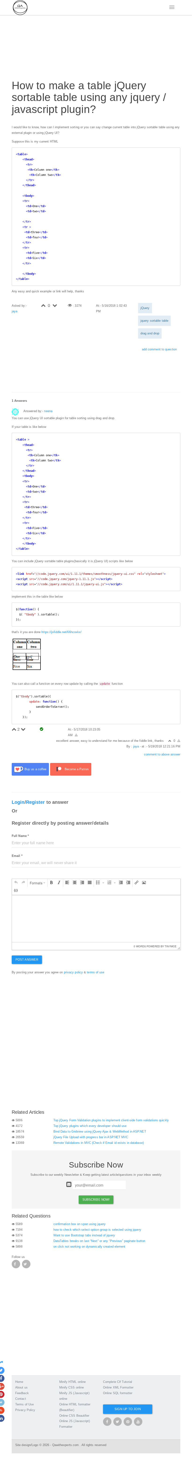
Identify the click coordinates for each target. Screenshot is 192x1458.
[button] (15, 882)
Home (19, 1382)
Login (18, 802)
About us (21, 1387)
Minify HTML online (72, 1382)
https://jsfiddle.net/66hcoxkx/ (61, 632)
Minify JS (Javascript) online (74, 1395)
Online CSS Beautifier (74, 1415)
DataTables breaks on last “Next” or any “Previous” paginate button (99, 1241)
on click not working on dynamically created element (89, 1246)
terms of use (95, 972)
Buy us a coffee (36, 769)
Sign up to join (127, 1409)
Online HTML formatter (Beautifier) (75, 1407)
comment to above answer (162, 754)
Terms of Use (24, 1404)
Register (35, 802)
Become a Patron (77, 769)
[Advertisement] (97, 44)
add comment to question (159, 349)
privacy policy (73, 972)
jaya (14, 311)
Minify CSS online (71, 1387)
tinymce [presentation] (170, 946)
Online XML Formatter (118, 1387)
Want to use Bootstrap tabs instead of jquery (84, 1235)
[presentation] (16, 883)
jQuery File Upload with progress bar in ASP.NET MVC (90, 1137)
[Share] (2, 1362)
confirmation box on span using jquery (79, 1224)
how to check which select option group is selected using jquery (97, 1229)
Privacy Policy (25, 1410)
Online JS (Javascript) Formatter (74, 1423)
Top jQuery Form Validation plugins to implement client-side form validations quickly (111, 1120)
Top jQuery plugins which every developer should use (90, 1126)
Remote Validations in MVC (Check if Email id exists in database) (98, 1143)
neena (48, 411)
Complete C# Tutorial (117, 1382)
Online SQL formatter (117, 1393)
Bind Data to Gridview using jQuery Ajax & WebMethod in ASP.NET (99, 1131)
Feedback (22, 1393)
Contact (20, 1398)
